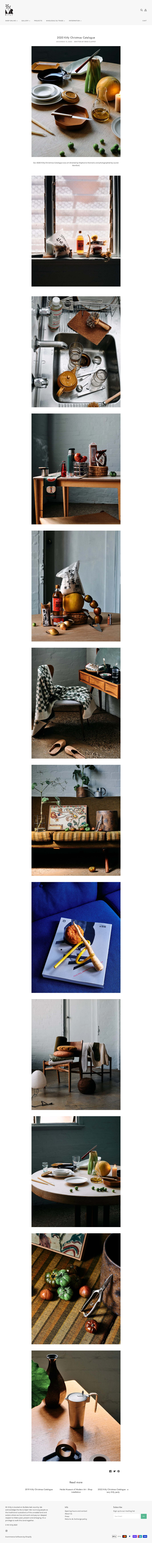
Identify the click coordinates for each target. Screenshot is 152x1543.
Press (67, 1516)
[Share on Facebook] (110, 1471)
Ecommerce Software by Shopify (18, 1537)
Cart (145, 21)
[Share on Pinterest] (119, 1471)
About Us (68, 1514)
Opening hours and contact (76, 1511)
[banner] (9, 10)
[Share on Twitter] (114, 1471)
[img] (142, 10)
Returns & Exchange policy (76, 1519)
